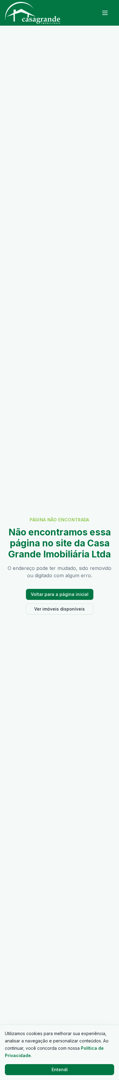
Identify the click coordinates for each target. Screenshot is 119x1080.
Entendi (60, 1069)
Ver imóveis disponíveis (59, 608)
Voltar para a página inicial (59, 594)
